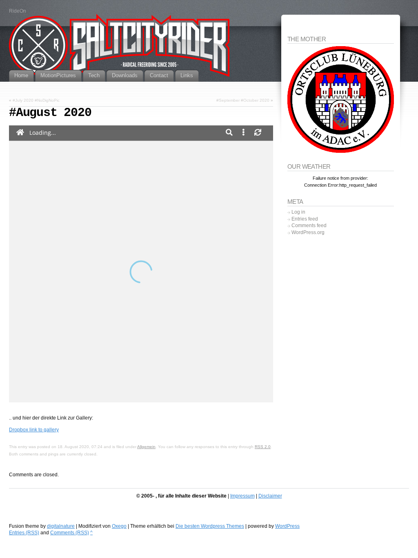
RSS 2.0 (263, 446)
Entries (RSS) (24, 533)
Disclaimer (270, 496)
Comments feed (309, 225)
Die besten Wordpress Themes (210, 526)
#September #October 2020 (242, 100)
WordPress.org (308, 232)
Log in (298, 212)
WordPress (287, 526)
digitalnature (61, 526)
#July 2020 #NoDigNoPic (36, 100)
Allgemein (146, 446)
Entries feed (304, 219)
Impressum (242, 496)
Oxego (119, 526)
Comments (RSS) (69, 533)
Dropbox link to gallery (34, 430)
